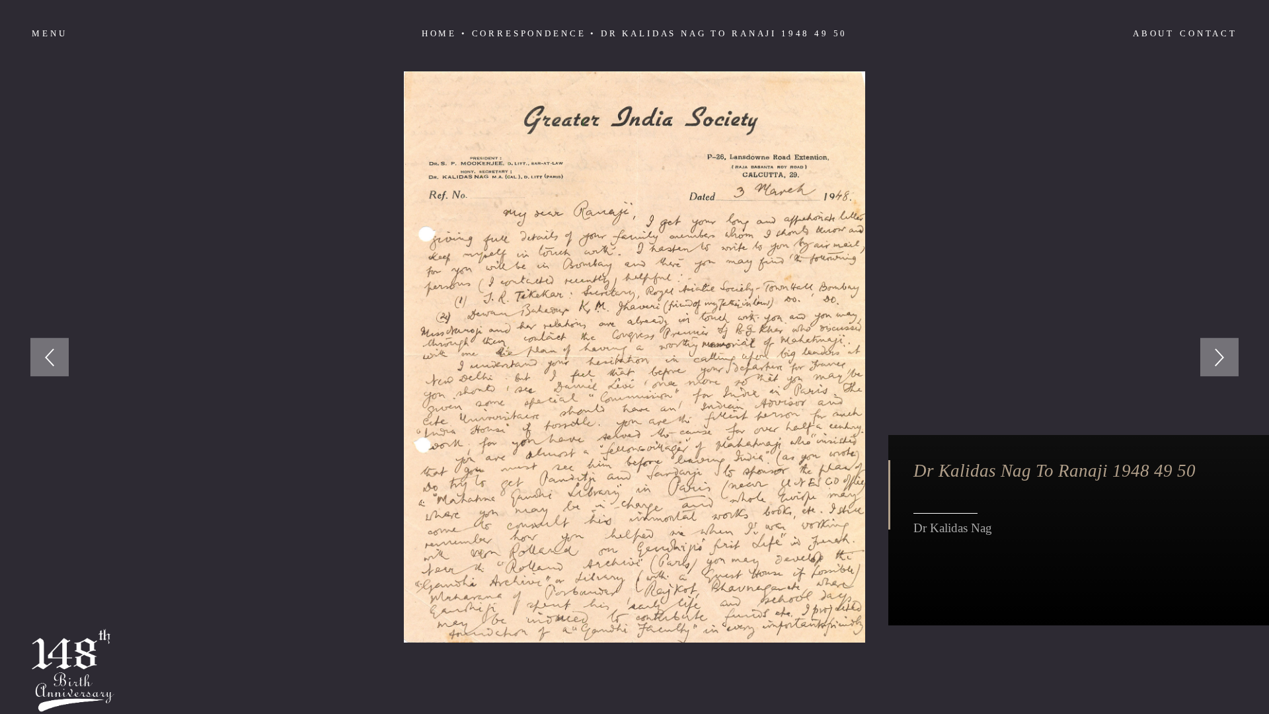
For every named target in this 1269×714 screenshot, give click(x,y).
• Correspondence (523, 33)
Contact (1208, 33)
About (1153, 33)
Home (439, 33)
